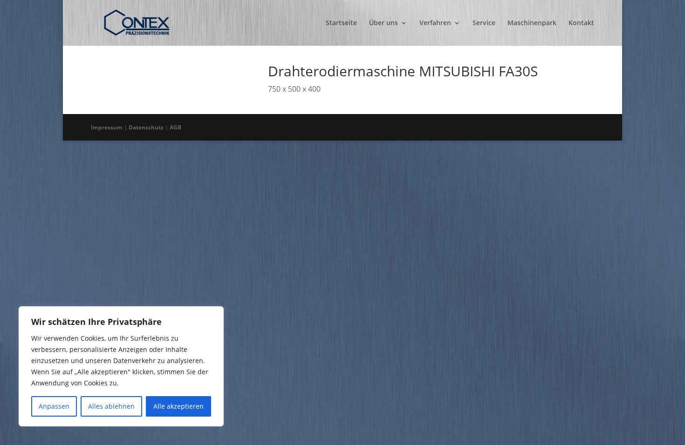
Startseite (341, 23)
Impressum (107, 127)
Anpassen (54, 406)
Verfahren (435, 23)
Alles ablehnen (111, 406)
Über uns (383, 23)
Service (484, 23)
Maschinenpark (531, 23)
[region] (121, 366)
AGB (175, 127)
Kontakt (581, 23)
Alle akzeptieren (178, 406)
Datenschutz (146, 127)
